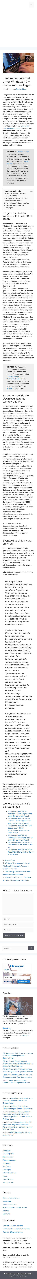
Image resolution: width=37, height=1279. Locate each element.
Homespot (11, 388)
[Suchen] (31, 948)
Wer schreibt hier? (10, 1204)
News (5, 1176)
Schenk (5, 1106)
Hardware (6, 1166)
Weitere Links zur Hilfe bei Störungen (15, 207)
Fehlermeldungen (9, 1160)
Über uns (6, 1214)
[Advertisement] (18, 28)
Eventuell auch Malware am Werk (17, 203)
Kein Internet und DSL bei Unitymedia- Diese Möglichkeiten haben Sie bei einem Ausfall (20, 837)
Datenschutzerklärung (11, 1198)
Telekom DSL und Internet (13, 1226)
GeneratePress (22, 1276)
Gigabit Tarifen (23, 152)
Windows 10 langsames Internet (17, 863)
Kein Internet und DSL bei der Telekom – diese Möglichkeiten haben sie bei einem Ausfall (19, 821)
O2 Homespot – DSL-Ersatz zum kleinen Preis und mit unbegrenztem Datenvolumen (18, 1055)
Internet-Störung (9, 1173)
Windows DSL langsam (11, 866)
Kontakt (6, 1211)
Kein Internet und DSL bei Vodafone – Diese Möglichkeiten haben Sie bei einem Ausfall (20, 813)
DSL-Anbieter (8, 1157)
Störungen (25, 1035)
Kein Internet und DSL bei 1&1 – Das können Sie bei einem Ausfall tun (20, 844)
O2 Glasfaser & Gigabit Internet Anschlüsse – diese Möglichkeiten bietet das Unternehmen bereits (18, 1063)
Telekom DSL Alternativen (13, 1232)
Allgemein (6, 1150)
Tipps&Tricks (10, 860)
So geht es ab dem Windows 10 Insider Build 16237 (16, 195)
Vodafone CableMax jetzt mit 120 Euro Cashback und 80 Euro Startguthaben (18, 1100)
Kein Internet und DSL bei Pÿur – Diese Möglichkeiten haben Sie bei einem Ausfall (21, 852)
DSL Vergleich (8, 1154)
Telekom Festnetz (13, 376)
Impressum (7, 1201)
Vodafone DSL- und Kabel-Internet (16, 1229)
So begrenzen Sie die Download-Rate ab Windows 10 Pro (16, 199)
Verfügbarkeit (8, 1182)
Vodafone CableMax (14, 379)
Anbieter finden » (23, 981)
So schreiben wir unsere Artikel (15, 1207)
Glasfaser (6, 1163)
